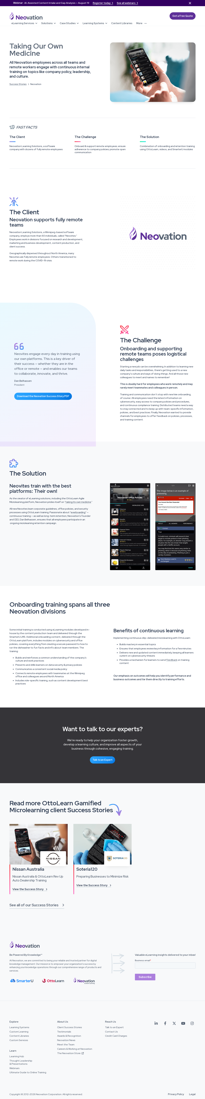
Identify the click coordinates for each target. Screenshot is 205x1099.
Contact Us (111, 1031)
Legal (192, 1094)
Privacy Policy (176, 1094)
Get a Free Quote (182, 16)
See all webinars (127, 3)
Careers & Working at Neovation (74, 1048)
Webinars (14, 1068)
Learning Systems (19, 1027)
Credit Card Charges (116, 1035)
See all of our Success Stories (36, 905)
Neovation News (66, 1040)
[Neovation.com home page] (25, 16)
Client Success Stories (69, 1027)
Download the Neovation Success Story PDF (43, 396)
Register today (103, 3)
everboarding (78, 512)
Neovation (35, 84)
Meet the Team (65, 1044)
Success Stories (18, 84)
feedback (171, 659)
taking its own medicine (78, 502)
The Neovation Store (70, 1053)
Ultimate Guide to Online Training (27, 1072)
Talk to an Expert (102, 759)
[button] (24, 23)
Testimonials (64, 1031)
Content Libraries (19, 1035)
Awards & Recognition (69, 1035)
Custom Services (18, 1040)
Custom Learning (18, 1031)
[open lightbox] (130, 526)
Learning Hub (16, 1056)
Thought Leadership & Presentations (20, 1062)
